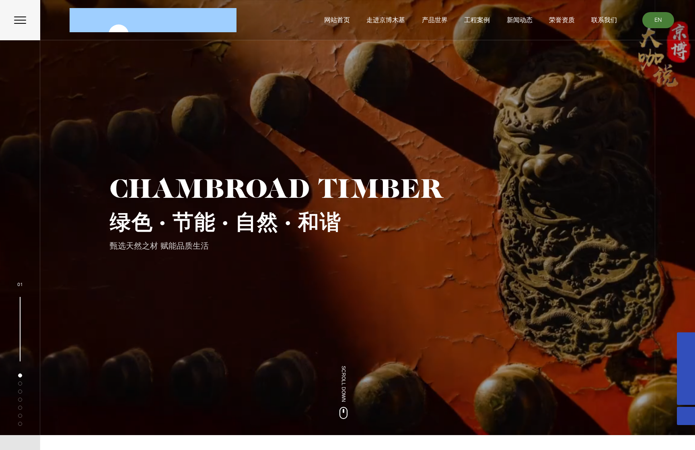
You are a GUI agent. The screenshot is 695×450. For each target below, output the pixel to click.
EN (658, 20)
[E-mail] (686, 359)
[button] (20, 375)
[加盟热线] (686, 378)
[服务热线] (686, 341)
